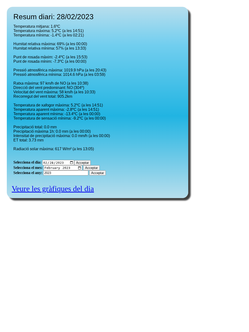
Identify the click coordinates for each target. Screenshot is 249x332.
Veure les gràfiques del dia (53, 188)
